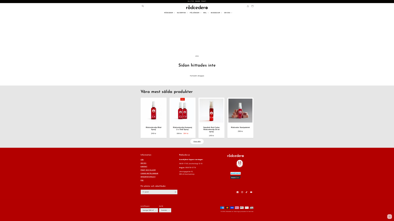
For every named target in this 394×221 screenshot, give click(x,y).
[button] (143, 6)
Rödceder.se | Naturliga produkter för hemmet (239, 211)
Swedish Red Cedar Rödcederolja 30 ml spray (211, 130)
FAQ (142, 180)
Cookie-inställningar (149, 173)
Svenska (164, 210)
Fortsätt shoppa (197, 76)
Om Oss (143, 163)
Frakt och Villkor (148, 170)
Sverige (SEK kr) (148, 210)
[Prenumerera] (175, 192)
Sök (142, 160)
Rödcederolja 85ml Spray (153, 128)
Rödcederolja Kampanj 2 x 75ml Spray (182, 128)
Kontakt (144, 166)
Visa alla (197, 141)
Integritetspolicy (148, 177)
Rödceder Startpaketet (240, 127)
